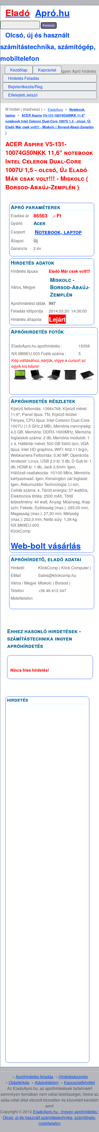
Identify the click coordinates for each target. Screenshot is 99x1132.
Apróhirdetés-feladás (34, 1077)
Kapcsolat (47, 70)
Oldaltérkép (19, 1082)
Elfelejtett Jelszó (23, 95)
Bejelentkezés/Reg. (25, 86)
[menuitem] (19, 70)
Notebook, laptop (58, 231)
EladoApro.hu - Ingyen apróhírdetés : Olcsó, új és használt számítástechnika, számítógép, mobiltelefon (51, 1117)
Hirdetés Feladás (23, 78)
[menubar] (33, 70)
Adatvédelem (47, 1082)
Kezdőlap (18, 70)
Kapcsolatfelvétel (79, 1082)
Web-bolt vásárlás (46, 545)
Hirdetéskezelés (73, 1077)
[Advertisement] (47, 828)
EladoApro (55, 109)
